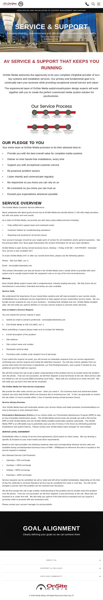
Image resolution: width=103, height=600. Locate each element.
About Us (51, 560)
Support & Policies (51, 568)
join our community (51, 576)
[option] (51, 10)
